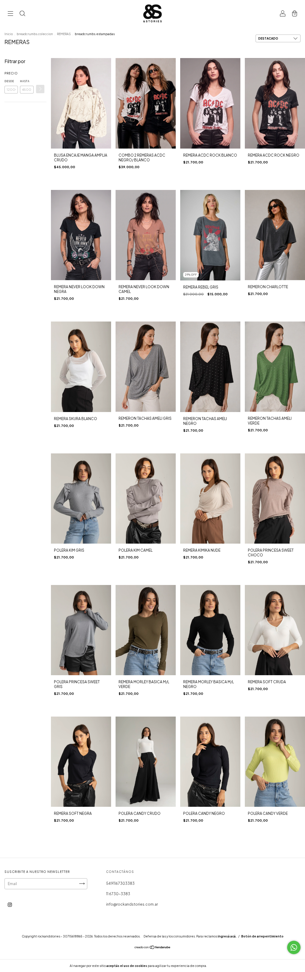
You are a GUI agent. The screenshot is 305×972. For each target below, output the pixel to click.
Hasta (24, 81)
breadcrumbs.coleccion (35, 34)
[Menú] (10, 14)
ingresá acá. (227, 936)
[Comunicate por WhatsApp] (294, 947)
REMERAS (64, 34)
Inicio (8, 34)
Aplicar (40, 89)
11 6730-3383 (118, 894)
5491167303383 (120, 883)
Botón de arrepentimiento (262, 936)
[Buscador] (22, 14)
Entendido (223, 965)
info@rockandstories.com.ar (132, 904)
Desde (9, 81)
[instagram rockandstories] (9, 904)
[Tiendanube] (152, 948)
